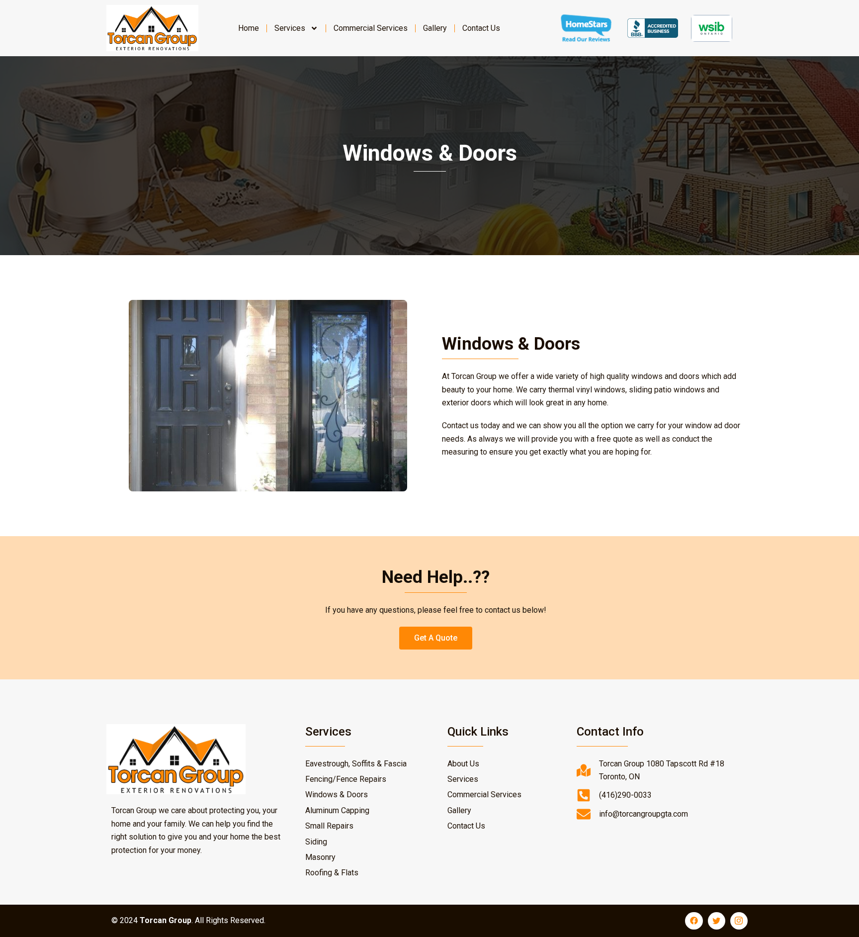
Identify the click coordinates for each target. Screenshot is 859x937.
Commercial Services (371, 28)
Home (248, 28)
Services (289, 28)
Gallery (435, 28)
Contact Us (481, 28)
